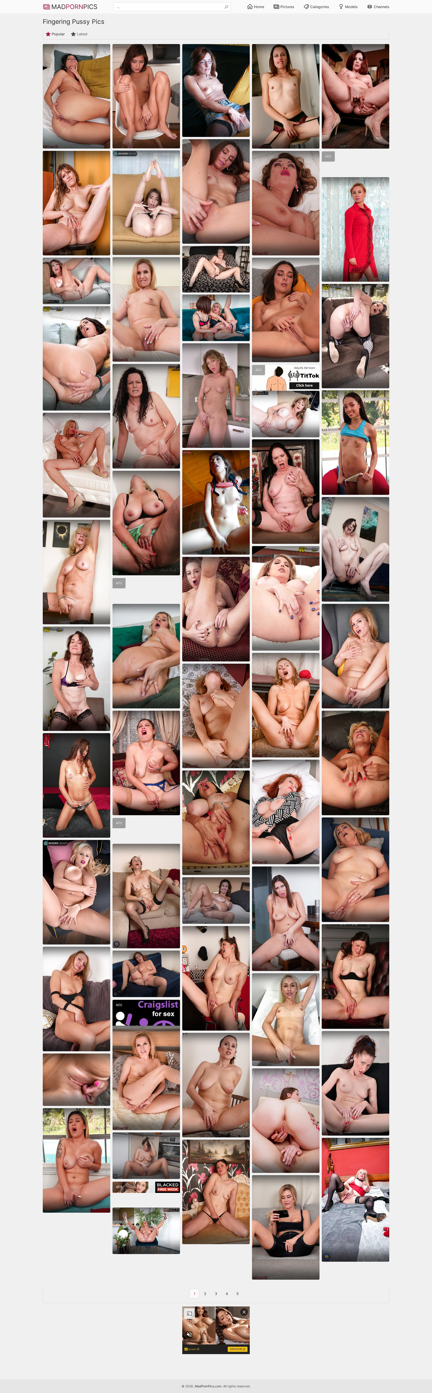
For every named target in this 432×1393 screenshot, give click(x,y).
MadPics (74, 7)
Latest (82, 34)
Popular (58, 34)
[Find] (226, 6)
